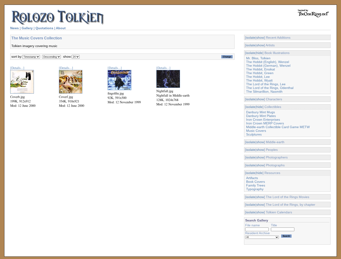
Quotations (44, 28)
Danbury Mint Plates (261, 116)
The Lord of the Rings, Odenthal (269, 88)
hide (259, 53)
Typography (255, 189)
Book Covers (255, 181)
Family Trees (255, 185)
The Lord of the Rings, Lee (266, 84)
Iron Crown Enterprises (263, 119)
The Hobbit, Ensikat (260, 69)
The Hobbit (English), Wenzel (267, 62)
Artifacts (252, 178)
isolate (250, 37)
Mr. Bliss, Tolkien (258, 58)
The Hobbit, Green (259, 73)
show (260, 37)
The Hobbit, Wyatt (259, 80)
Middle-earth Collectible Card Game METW (278, 127)
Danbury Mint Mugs (260, 112)
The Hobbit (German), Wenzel (268, 65)
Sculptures (254, 134)
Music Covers (256, 131)
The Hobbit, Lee (258, 77)
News (14, 28)
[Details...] (17, 68)
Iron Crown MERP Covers (265, 123)
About (61, 28)
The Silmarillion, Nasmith (264, 91)
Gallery (27, 28)
